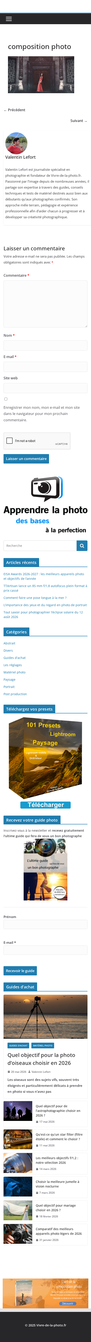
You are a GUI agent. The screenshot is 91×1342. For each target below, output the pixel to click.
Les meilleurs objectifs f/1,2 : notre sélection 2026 (57, 1160)
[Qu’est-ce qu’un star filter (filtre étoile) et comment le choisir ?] (18, 1140)
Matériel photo (14, 672)
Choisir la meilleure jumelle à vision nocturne (57, 1184)
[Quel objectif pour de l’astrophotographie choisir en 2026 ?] (18, 1114)
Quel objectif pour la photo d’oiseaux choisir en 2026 (41, 1058)
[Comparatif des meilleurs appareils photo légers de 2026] (18, 1234)
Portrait (9, 687)
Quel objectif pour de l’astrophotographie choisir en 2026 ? (58, 1110)
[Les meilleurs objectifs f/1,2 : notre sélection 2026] (18, 1163)
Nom (9, 335)
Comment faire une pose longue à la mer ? (35, 598)
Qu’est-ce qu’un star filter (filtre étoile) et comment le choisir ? (59, 1136)
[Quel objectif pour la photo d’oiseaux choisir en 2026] (45, 1017)
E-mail (10, 356)
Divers (8, 650)
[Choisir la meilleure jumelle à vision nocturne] (18, 1187)
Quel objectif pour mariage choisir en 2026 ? (56, 1207)
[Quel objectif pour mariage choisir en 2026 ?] (18, 1211)
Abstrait (9, 643)
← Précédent (14, 109)
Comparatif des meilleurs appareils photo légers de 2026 (59, 1231)
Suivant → (78, 120)
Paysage (9, 679)
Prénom (10, 917)
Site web (11, 378)
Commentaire (16, 275)
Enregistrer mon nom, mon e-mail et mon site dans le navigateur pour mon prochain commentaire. (42, 414)
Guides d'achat (15, 658)
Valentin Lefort (41, 1072)
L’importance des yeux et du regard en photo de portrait (45, 605)
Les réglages (13, 665)
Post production (15, 694)
